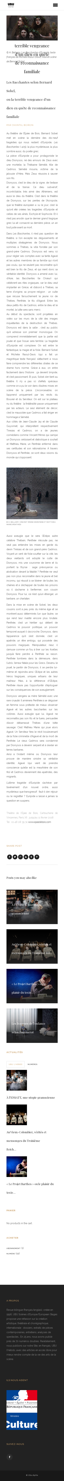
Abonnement (13, 1248)
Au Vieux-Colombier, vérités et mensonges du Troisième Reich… (26, 1140)
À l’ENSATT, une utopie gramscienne (30, 1097)
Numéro (10, 1254)
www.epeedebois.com (39, 822)
